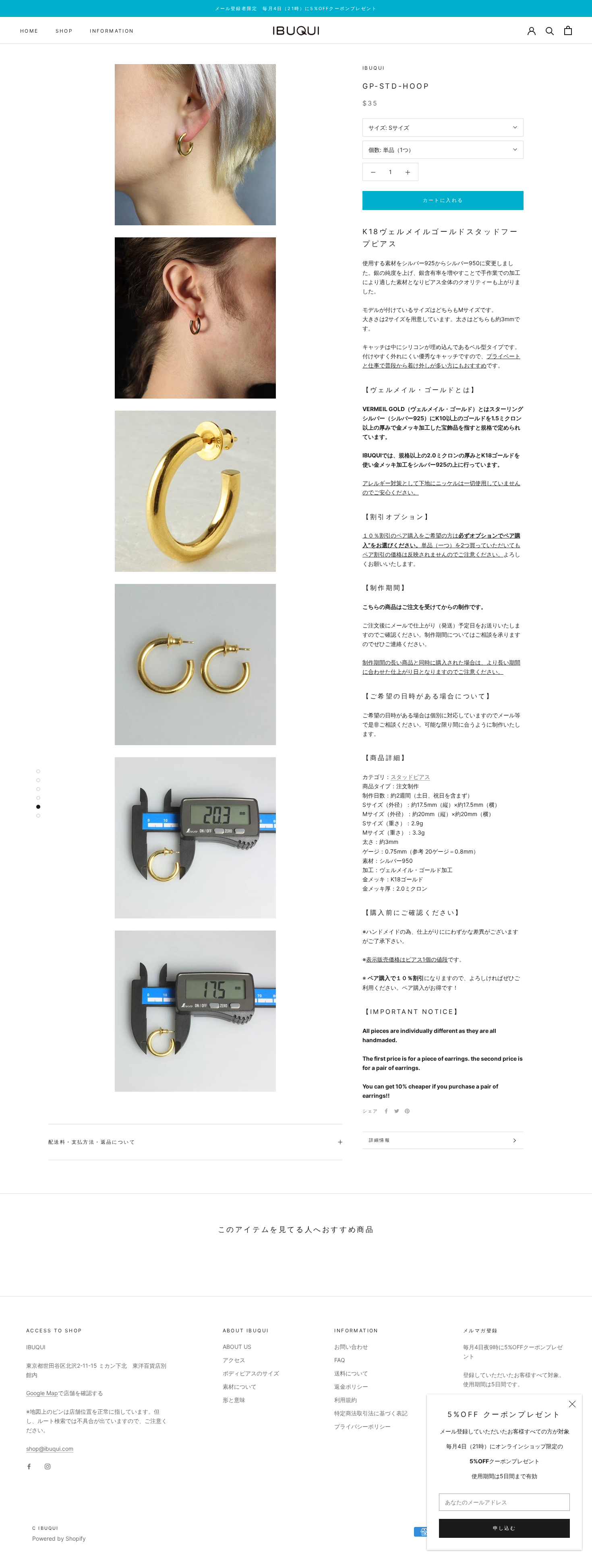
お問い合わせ (351, 1346)
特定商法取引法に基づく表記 (371, 1413)
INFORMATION (112, 31)
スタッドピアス (410, 776)
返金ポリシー (351, 1386)
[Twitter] (396, 1111)
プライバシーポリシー (362, 1426)
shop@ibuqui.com (49, 1448)
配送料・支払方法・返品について (91, 1142)
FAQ (339, 1359)
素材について (240, 1386)
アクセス (234, 1359)
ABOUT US (237, 1346)
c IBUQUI (45, 1528)
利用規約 (345, 1399)
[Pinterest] (407, 1111)
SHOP (64, 31)
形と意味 (234, 1399)
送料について (351, 1373)
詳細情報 (379, 1140)
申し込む (504, 1528)
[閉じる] (572, 1404)
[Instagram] (47, 1466)
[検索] (550, 30)
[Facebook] (386, 1111)
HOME (29, 31)
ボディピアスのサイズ (251, 1373)
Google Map (42, 1393)
